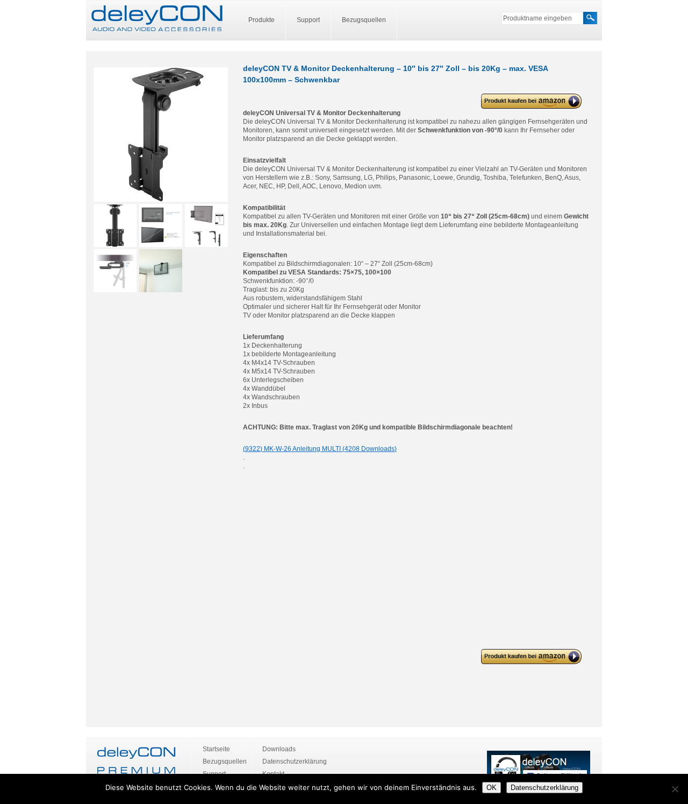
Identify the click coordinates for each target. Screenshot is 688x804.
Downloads (279, 749)
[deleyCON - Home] (157, 18)
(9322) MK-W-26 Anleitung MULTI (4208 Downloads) (320, 449)
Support (308, 20)
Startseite (216, 749)
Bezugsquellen (364, 20)
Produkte (261, 20)
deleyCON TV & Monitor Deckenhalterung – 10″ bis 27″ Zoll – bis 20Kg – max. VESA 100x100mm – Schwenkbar (525, 101)
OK (491, 788)
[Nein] (674, 789)
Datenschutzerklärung (294, 761)
